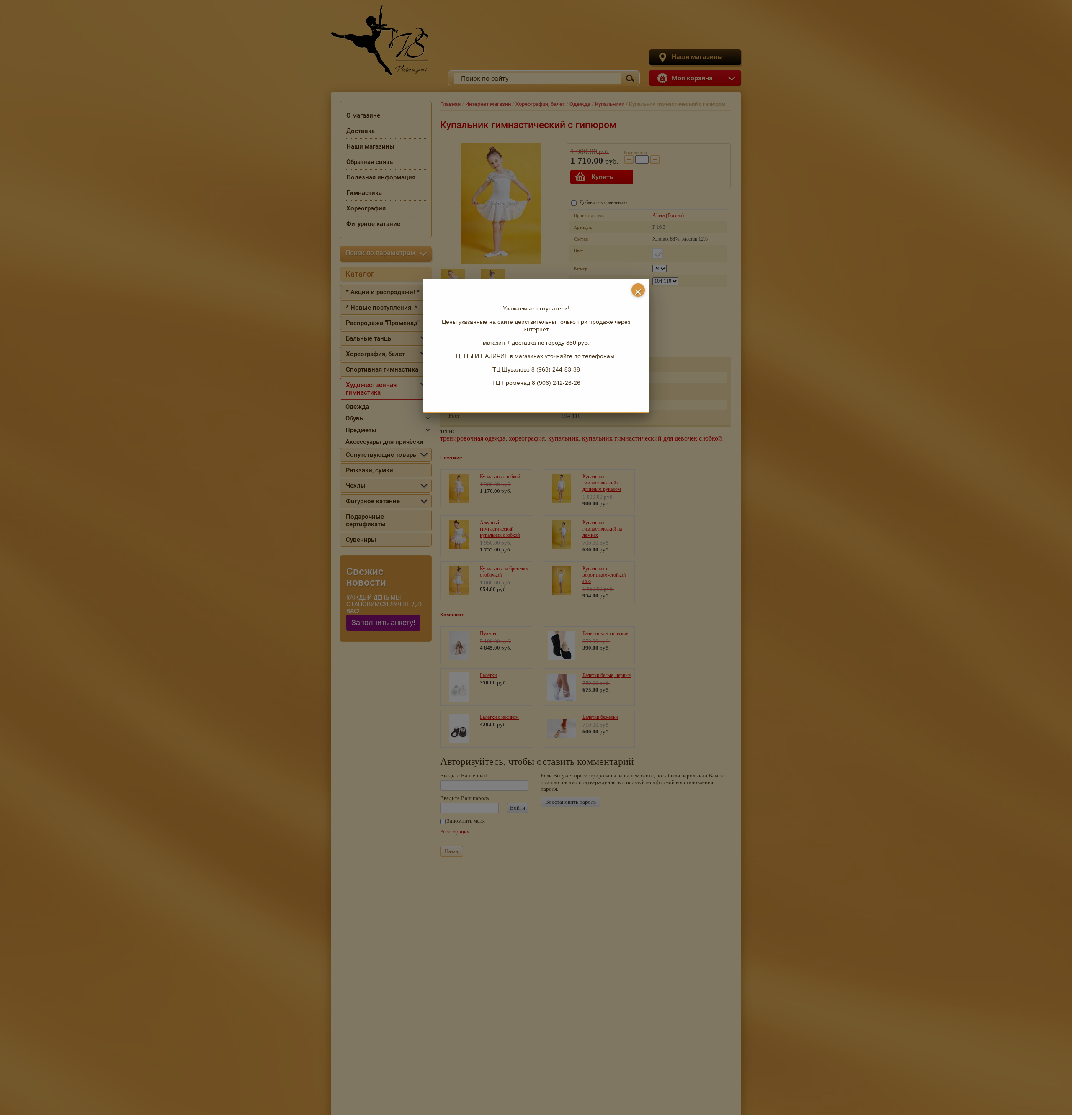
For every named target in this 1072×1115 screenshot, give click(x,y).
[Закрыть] (638, 290)
